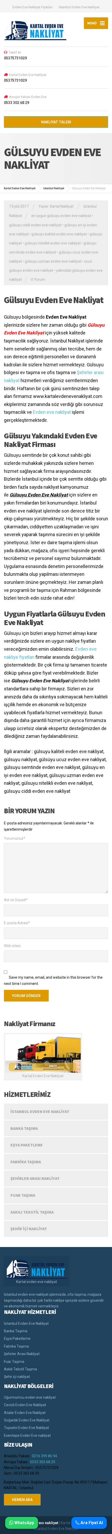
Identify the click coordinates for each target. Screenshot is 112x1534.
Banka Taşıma (24, 1128)
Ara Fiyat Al (91, 1522)
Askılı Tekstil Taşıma (32, 1212)
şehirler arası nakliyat (40, 1523)
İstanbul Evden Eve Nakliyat (79, 7)
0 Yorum (38, 279)
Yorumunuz (14, 838)
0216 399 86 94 (44, 1456)
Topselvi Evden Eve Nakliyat (26, 1428)
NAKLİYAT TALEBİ (56, 122)
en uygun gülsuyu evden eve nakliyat (61, 216)
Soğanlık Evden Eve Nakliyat (26, 1420)
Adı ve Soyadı (16, 900)
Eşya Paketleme (26, 1144)
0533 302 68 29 (42, 1462)
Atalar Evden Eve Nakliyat (25, 1413)
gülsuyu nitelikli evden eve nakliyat (53, 243)
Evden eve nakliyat (52, 412)
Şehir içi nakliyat (28, 1228)
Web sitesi (12, 946)
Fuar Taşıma (22, 1195)
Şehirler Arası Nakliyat (35, 1178)
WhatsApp (23, 1522)
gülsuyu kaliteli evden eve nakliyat (59, 234)
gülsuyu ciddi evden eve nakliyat (35, 225)
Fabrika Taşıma (25, 1161)
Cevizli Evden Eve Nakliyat (25, 1405)
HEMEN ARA (22, 1500)
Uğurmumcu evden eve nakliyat (30, 1397)
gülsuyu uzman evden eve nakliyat (53, 261)
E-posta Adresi (17, 923)
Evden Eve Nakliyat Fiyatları (33, 7)
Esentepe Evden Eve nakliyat (27, 1435)
